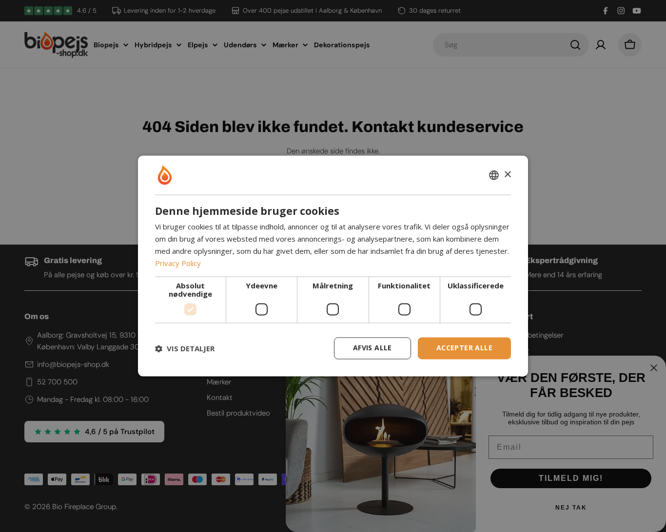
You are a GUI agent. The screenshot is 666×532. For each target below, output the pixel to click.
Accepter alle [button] (464, 348)
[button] (185, 348)
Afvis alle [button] (372, 348)
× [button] (507, 174)
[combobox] (494, 175)
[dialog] (333, 265)
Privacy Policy (178, 263)
